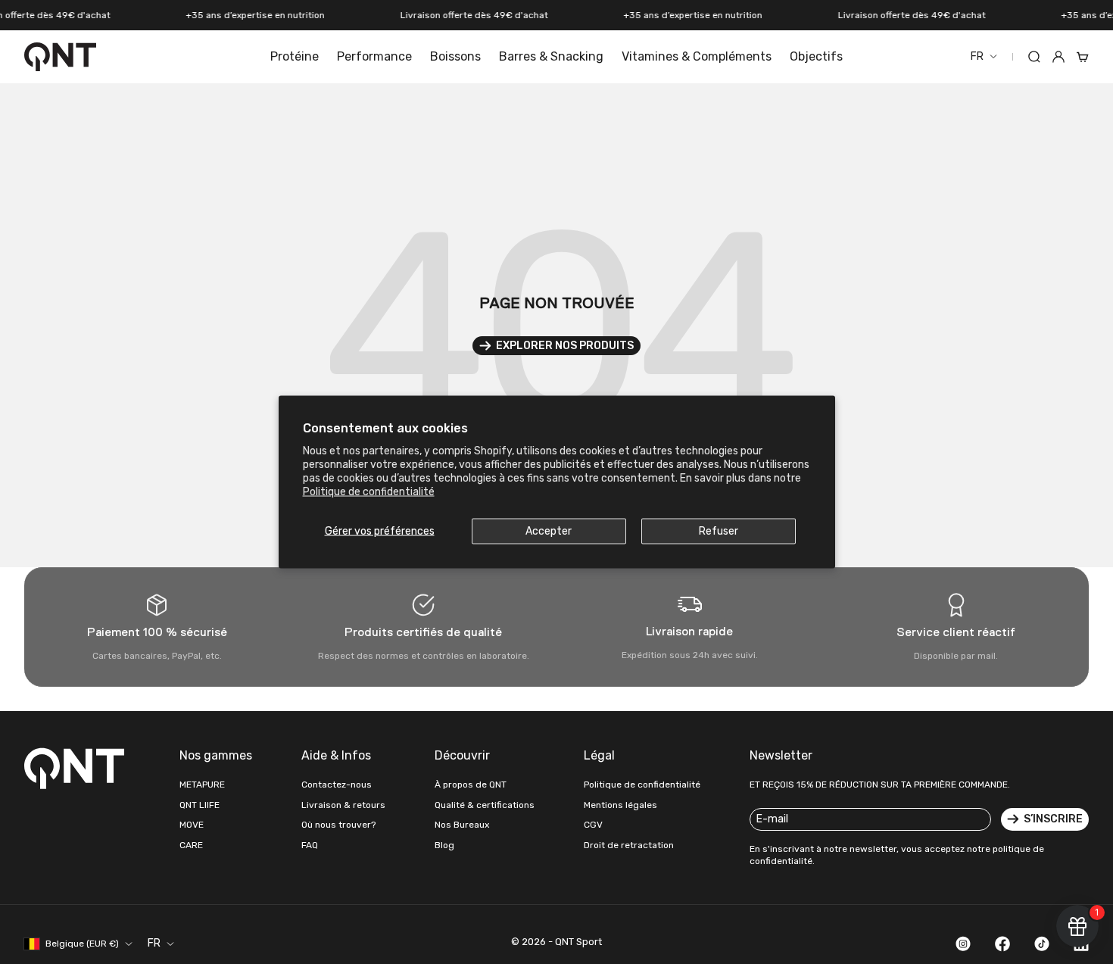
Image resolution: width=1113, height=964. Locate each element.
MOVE (191, 824)
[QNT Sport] (77, 767)
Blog (444, 845)
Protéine (294, 56)
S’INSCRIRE (1053, 819)
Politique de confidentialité (369, 491)
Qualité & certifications (485, 805)
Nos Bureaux (462, 824)
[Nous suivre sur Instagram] (963, 943)
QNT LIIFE (199, 805)
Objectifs (816, 56)
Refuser (718, 530)
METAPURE (202, 784)
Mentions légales (620, 805)
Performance (374, 56)
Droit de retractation (629, 845)
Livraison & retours (343, 805)
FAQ (309, 845)
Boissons (455, 56)
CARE (191, 845)
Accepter (548, 530)
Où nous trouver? (338, 824)
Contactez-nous (336, 784)
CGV (593, 824)
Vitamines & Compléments (697, 56)
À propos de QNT (471, 784)
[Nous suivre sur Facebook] (1002, 943)
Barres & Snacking (551, 56)
